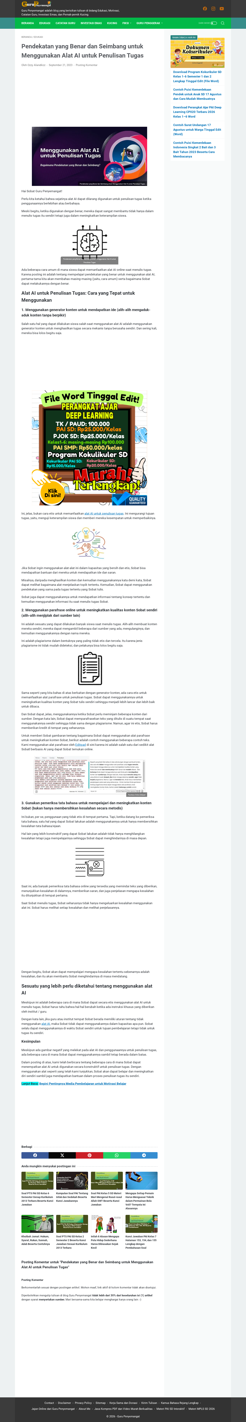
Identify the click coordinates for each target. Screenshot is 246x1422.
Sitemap (101, 1403)
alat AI (45, 1024)
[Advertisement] (89, 97)
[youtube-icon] (222, 9)
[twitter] (62, 1155)
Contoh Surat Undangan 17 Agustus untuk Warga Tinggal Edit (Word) (197, 129)
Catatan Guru (65, 23)
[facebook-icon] (205, 9)
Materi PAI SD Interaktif (170, 1408)
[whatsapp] (116, 1155)
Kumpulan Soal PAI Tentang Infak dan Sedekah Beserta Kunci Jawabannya (72, 1197)
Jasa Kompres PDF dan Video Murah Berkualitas (123, 1408)
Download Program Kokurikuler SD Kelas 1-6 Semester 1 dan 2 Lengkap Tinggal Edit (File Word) (197, 76)
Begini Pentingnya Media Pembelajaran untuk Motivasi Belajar (82, 1083)
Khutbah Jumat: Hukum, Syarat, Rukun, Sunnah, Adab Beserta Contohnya (35, 1240)
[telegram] (144, 1155)
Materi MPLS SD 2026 (202, 1408)
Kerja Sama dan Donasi (123, 1403)
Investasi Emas (91, 23)
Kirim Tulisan (149, 1403)
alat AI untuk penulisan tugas (104, 513)
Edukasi (44, 23)
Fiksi (125, 23)
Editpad (80, 745)
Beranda (27, 23)
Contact (49, 1403)
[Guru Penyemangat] (38, 4)
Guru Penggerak (148, 23)
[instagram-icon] (213, 9)
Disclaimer (64, 1403)
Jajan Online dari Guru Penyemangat (53, 1408)
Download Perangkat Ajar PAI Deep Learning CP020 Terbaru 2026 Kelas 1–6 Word (197, 112)
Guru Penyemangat (128, 1416)
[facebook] (35, 1155)
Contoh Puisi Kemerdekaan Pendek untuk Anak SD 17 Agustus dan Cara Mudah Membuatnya (197, 94)
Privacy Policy (83, 1403)
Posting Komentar (86, 65)
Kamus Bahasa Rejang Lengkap (179, 1403)
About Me (84, 1408)
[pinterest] (89, 1155)
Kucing (112, 23)
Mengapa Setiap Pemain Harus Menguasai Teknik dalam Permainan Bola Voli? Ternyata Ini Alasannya (140, 1201)
